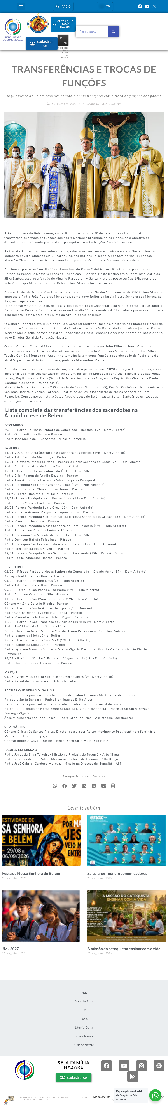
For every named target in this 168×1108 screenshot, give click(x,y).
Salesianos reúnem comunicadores (117, 873)
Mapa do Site (101, 1097)
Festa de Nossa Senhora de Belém (31, 873)
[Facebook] (140, 6)
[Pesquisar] (113, 31)
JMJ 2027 (10, 948)
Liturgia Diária (84, 1027)
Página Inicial (91, 103)
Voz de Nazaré (111, 103)
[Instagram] (154, 6)
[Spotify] (159, 1065)
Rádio (84, 1018)
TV (84, 1010)
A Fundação (82, 1001)
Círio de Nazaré (84, 1045)
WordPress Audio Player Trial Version (63, 53)
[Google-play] (132, 1076)
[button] (21, 6)
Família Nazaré (84, 1036)
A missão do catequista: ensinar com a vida (123, 948)
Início (84, 992)
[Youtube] (147, 6)
